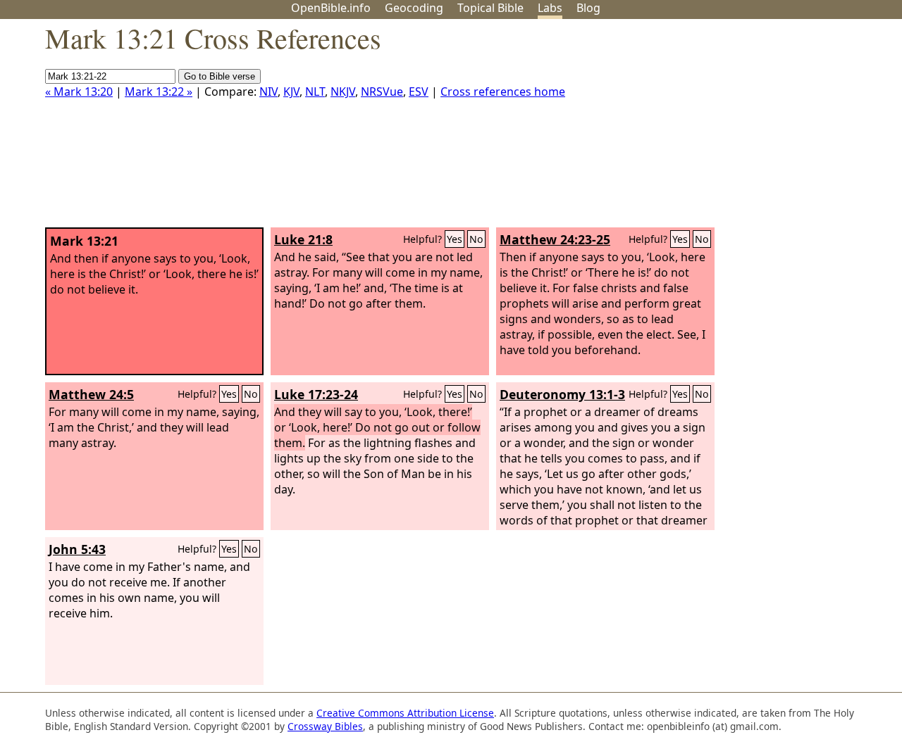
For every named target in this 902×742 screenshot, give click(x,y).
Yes (454, 239)
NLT (315, 91)
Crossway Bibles (325, 726)
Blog (588, 7)
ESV (418, 91)
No (476, 239)
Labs (550, 7)
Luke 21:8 (303, 239)
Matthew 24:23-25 (555, 239)
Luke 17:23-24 (316, 394)
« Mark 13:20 (79, 91)
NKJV (342, 91)
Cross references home (502, 91)
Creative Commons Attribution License (405, 712)
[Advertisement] (759, 128)
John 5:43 (77, 549)
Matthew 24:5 (91, 394)
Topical (490, 7)
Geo (414, 7)
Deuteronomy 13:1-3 (562, 394)
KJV (291, 91)
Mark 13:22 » (158, 91)
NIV (268, 91)
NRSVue (382, 91)
